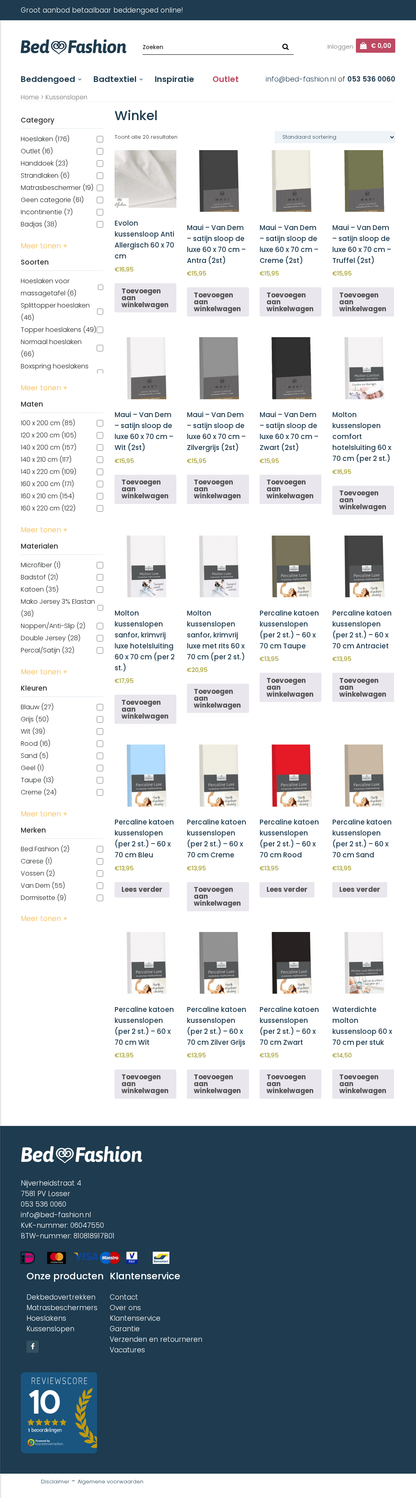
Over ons (125, 1308)
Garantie (125, 1329)
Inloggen (340, 46)
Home (30, 97)
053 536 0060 (371, 79)
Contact (124, 1297)
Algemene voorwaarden (110, 1481)
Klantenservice (135, 1318)
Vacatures (127, 1350)
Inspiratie (174, 79)
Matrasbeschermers (62, 1308)
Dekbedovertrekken (60, 1297)
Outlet (225, 79)
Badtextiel (114, 79)
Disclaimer (55, 1481)
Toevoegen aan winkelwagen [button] (145, 298)
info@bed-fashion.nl (301, 79)
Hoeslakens (46, 1318)
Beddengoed (48, 79)
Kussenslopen (50, 1329)
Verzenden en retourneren (156, 1339)
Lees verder (141, 889)
